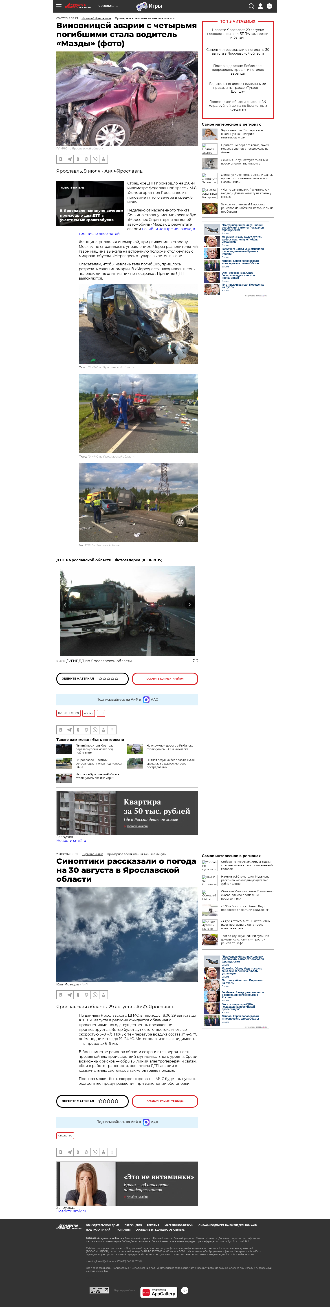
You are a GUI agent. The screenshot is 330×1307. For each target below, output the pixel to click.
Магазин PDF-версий (179, 1225)
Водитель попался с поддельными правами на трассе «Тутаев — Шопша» (237, 87)
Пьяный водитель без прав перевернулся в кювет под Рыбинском (94, 749)
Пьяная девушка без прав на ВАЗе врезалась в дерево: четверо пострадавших (171, 763)
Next (189, 604)
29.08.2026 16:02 (67, 854)
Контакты (123, 1229)
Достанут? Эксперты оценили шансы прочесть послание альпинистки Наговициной (247, 178)
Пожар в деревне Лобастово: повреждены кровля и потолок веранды (238, 70)
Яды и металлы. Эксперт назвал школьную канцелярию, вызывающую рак (243, 134)
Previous (65, 604)
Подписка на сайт (99, 1229)
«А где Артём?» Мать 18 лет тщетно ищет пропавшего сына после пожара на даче (245, 924)
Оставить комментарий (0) (165, 678)
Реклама (153, 1225)
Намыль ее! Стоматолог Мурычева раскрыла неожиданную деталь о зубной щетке (245, 880)
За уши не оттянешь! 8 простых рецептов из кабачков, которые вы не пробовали (247, 208)
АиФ (62, 661)
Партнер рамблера (124, 1290)
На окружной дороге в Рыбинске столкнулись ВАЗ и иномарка (170, 747)
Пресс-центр (133, 1225)
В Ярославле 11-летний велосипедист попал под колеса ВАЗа (99, 763)
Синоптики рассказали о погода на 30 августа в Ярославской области (237, 52)
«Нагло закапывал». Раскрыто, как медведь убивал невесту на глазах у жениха (246, 193)
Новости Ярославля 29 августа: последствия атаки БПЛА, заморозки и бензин (237, 34)
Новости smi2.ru (71, 840)
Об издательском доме (102, 1225)
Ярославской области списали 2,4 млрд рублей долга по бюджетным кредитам (238, 105)
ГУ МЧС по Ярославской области (79, 148)
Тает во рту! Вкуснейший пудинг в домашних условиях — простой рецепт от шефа (245, 939)
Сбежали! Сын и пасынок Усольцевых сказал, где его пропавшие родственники (247, 895)
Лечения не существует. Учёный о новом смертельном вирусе (244, 161)
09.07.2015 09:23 (67, 18)
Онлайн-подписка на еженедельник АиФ (227, 1225)
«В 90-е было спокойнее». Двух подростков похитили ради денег (244, 908)
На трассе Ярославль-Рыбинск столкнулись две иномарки (97, 776)
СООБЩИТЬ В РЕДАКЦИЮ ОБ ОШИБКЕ (160, 1229)
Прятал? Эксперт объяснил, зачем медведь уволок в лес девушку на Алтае (245, 148)
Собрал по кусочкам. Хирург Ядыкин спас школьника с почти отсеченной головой (247, 865)
